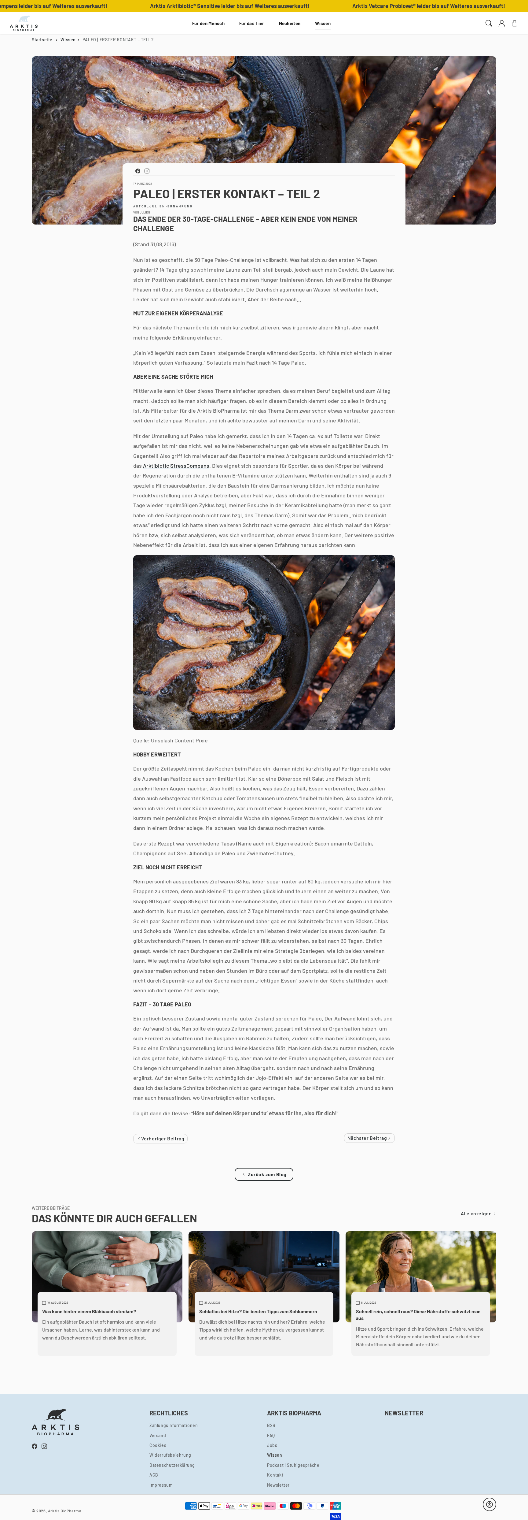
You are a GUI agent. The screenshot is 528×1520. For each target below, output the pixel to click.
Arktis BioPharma (65, 1510)
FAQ (271, 1435)
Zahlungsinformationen (173, 1425)
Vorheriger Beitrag (162, 1138)
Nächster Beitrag (367, 1138)
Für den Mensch (208, 23)
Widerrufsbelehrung (170, 1455)
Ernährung (180, 206)
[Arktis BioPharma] (24, 23)
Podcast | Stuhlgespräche (293, 1465)
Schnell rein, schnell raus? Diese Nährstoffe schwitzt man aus (418, 1314)
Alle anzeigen (477, 1213)
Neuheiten (290, 23)
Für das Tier (251, 23)
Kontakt (275, 1474)
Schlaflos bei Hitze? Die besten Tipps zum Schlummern (258, 1311)
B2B (271, 1425)
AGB (153, 1474)
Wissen (323, 23)
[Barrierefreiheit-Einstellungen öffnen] (489, 1504)
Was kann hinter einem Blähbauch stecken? (89, 1311)
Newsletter (278, 1485)
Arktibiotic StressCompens (176, 465)
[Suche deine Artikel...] (489, 23)
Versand (157, 1435)
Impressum (161, 1485)
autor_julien (149, 206)
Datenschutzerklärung (172, 1465)
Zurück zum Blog (267, 1174)
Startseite (42, 39)
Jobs (272, 1445)
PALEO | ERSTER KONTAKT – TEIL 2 (118, 39)
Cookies (157, 1445)
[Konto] (501, 23)
